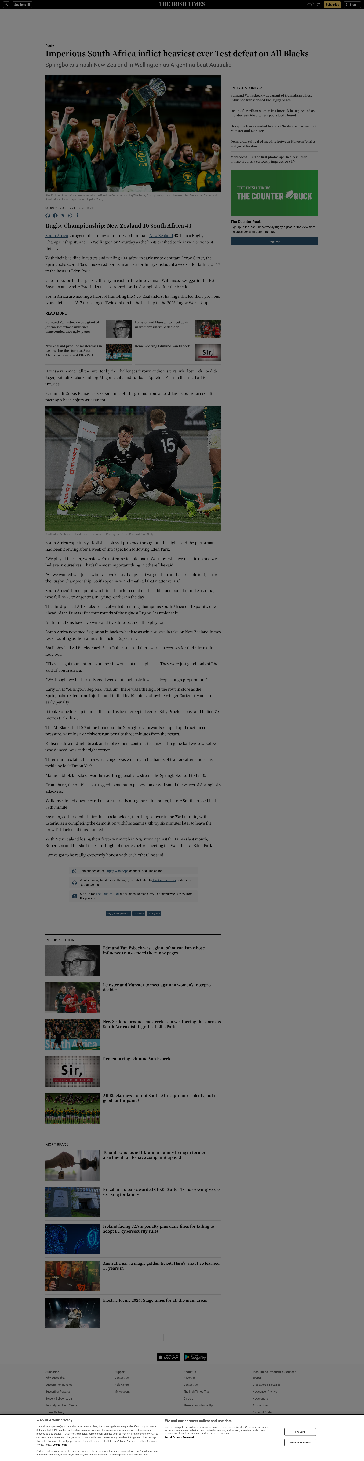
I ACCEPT (300, 1431)
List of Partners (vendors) (179, 1437)
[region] (182, 1437)
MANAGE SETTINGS (300, 1442)
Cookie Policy (60, 1444)
